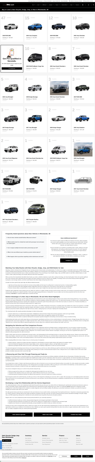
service (68, 386)
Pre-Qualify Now (12, 68)
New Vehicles (28, 438)
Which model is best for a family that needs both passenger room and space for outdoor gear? (25, 242)
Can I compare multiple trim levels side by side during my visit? (23, 247)
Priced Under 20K (29, 444)
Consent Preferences (0, 445)
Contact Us (69, 260)
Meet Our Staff (79, 444)
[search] (93, 5)
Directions (78, 442)
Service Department (46, 442)
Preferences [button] (24, 457)
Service (44, 435)
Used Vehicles (28, 440)
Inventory (28, 435)
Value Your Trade (47, 414)
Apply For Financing (63, 438)
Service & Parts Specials (47, 440)
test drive (13, 293)
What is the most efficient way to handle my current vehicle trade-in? (24, 252)
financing (8, 357)
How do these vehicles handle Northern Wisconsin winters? (22, 237)
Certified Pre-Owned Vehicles (31, 442)
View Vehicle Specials (18, 414)
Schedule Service (46, 438)
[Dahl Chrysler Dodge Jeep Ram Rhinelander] (8, 4)
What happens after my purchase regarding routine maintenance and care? (25, 256)
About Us (78, 438)
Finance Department (63, 442)
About (78, 435)
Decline (76, 456)
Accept (87, 456)
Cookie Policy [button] (50, 456)
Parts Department (46, 444)
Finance (61, 435)
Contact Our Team (76, 414)
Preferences (64, 456)
